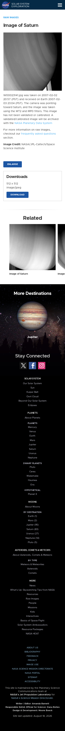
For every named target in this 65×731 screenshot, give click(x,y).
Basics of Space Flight (32, 620)
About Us (32, 648)
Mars (32, 440)
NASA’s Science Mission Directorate (32, 698)
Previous (7, 319)
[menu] (60, 5)
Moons (32, 502)
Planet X (32, 494)
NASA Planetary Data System (33, 123)
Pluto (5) (32, 542)
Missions (32, 607)
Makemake (32, 476)
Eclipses (32, 405)
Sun (32, 388)
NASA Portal (32, 673)
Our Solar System (32, 383)
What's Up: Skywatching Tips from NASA (32, 590)
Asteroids (32, 569)
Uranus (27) (32, 533)
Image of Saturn (18, 274)
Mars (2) (32, 520)
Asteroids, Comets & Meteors (32, 550)
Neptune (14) (32, 538)
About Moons (32, 507)
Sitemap (32, 677)
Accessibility (32, 681)
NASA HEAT (32, 634)
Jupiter (32, 337)
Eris (32, 485)
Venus (32, 431)
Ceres (32, 471)
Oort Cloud (32, 396)
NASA (4, 5)
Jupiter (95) (32, 525)
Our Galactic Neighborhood (18, 12)
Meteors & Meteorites (32, 564)
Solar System (32, 379)
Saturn (32, 449)
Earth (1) (32, 516)
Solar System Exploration (18, 5)
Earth (32, 436)
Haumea (32, 480)
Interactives (32, 616)
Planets (32, 413)
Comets (32, 573)
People (32, 603)
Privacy (32, 660)
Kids (32, 612)
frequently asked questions (38, 133)
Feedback (32, 656)
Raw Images (11, 17)
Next (58, 319)
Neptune (32, 458)
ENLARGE (12, 164)
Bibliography (32, 652)
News (33, 586)
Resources (32, 594)
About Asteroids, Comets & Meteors (32, 555)
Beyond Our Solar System (32, 401)
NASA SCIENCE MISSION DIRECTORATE (32, 669)
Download (17, 195)
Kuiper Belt (32, 392)
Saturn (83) (32, 529)
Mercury (32, 427)
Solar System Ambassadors (33, 625)
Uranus (32, 453)
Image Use (32, 665)
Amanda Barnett (40, 704)
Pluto (32, 467)
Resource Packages (32, 629)
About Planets (32, 418)
